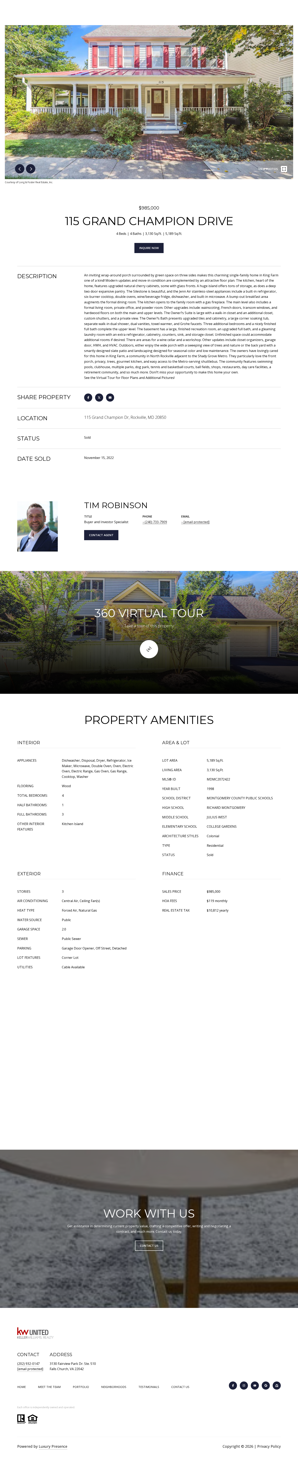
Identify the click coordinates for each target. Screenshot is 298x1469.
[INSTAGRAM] (244, 1385)
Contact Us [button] (149, 1246)
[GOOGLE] (266, 1385)
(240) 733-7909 (156, 522)
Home (21, 1387)
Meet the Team (49, 1387)
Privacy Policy (269, 1446)
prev (19, 168)
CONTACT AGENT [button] (101, 535)
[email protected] (30, 1369)
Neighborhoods (113, 1387)
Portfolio (81, 1387)
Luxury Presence (53, 1446)
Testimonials (148, 1387)
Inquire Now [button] (149, 248)
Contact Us (180, 1387)
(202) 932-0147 (28, 1363)
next (30, 168)
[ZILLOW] (277, 1385)
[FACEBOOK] (233, 1385)
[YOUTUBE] (255, 1385)
